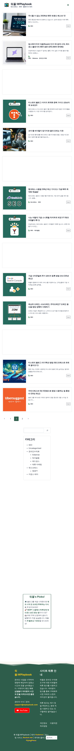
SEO (31, 26)
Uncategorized (35, 448)
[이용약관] (53, 724)
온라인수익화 (43, 58)
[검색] (47, 430)
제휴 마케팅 (37, 464)
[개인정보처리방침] (43, 724)
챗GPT (35, 471)
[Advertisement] (37, 82)
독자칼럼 (37, 230)
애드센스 (35, 461)
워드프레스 (33, 202)
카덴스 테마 (33, 474)
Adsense (35, 58)
